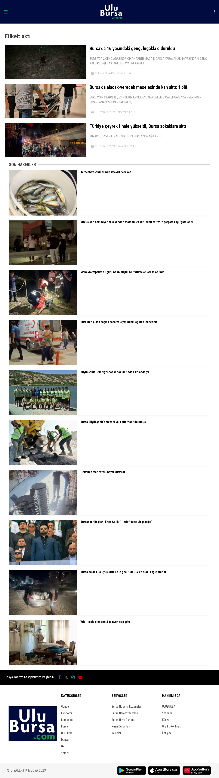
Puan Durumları (121, 726)
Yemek (65, 753)
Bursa (64, 726)
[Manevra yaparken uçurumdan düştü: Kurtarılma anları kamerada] (43, 314)
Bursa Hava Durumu (123, 719)
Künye (165, 719)
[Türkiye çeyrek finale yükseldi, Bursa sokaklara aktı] (45, 156)
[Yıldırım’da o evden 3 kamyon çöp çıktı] (43, 664)
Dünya (65, 739)
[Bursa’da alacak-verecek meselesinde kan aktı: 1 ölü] (45, 117)
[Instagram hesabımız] (73, 677)
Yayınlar (116, 733)
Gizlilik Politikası (172, 726)
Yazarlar (167, 713)
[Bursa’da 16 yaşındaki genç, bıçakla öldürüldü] (45, 78)
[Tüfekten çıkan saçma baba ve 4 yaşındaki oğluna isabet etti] (43, 364)
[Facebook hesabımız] (59, 677)
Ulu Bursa (67, 733)
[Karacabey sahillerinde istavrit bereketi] (43, 214)
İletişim (166, 733)
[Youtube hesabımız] (80, 677)
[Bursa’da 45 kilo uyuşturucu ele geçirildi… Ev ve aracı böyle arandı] (43, 614)
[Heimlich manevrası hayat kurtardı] (43, 514)
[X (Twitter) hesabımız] (66, 677)
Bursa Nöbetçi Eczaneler (126, 706)
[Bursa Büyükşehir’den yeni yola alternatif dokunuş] (43, 464)
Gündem (66, 706)
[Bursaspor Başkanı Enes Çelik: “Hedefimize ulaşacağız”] (43, 564)
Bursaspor (67, 719)
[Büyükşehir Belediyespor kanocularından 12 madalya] (43, 414)
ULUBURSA (168, 706)
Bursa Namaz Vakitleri (125, 713)
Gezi (64, 746)
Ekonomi (66, 713)
